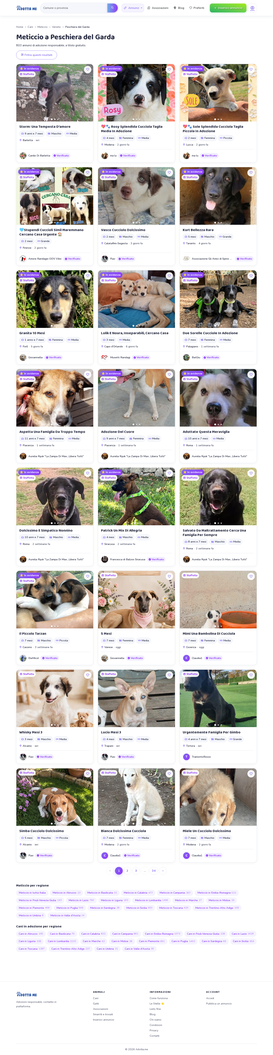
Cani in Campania (125, 934)
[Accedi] (252, 8)
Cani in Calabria (93, 934)
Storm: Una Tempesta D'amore (45, 127)
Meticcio (43, 27)
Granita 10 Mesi (32, 333)
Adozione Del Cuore (117, 432)
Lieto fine (155, 1009)
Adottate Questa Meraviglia (206, 432)
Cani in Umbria (107, 949)
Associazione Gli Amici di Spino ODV (214, 259)
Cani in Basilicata (62, 934)
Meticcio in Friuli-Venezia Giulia (40, 900)
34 (154, 871)
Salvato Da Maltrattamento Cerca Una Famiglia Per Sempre (214, 533)
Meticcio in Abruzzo (66, 892)
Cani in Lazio (243, 934)
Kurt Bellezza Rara (198, 230)
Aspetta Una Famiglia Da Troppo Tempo (52, 432)
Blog (152, 1014)
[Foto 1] (52, 119)
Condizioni (156, 1025)
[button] (133, 8)
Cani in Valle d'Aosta (139, 949)
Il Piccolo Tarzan (32, 634)
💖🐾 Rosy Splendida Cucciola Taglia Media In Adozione (131, 129)
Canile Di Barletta (39, 155)
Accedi (210, 998)
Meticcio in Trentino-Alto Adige (217, 908)
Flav (112, 259)
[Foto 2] (55, 119)
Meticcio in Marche (188, 900)
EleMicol (33, 658)
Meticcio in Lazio (81, 900)
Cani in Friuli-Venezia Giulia (206, 934)
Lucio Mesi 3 (111, 732)
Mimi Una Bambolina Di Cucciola (209, 634)
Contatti (154, 1036)
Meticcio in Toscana (173, 908)
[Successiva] (163, 871)
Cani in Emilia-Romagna (162, 934)
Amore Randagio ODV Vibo (44, 259)
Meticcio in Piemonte (34, 908)
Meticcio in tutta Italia (32, 892)
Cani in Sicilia (243, 941)
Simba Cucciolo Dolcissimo (41, 831)
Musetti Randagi (120, 357)
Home (19, 27)
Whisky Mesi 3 (30, 732)
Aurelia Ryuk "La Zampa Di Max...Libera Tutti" (56, 456)
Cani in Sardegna (214, 941)
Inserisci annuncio (103, 1019)
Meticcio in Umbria (31, 915)
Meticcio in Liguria (114, 900)
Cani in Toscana (32, 949)
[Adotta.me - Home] (26, 7)
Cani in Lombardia (62, 941)
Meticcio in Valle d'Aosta (67, 915)
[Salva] (87, 69)
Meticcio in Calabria (138, 892)
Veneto (56, 27)
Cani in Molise (122, 941)
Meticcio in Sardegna (104, 908)
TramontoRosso (201, 757)
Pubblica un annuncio (219, 1003)
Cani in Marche (94, 941)
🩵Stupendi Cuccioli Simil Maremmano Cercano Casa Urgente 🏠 (51, 232)
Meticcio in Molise (221, 900)
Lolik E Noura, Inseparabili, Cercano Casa (134, 333)
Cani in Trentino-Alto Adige (70, 949)
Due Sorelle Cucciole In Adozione (210, 333)
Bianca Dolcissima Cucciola (123, 831)
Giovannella (35, 357)
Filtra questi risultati (38, 55)
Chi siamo (155, 1019)
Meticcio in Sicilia (139, 908)
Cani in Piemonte (152, 941)
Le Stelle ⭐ (157, 1003)
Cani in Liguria (30, 941)
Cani (30, 27)
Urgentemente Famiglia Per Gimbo (211, 732)
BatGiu (196, 357)
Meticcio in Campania (175, 892)
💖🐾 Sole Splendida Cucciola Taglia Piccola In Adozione (213, 129)
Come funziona (159, 998)
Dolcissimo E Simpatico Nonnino (46, 530)
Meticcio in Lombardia (151, 900)
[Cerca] (112, 8)
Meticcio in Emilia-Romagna (216, 892)
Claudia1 (197, 658)
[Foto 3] (57, 119)
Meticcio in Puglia (69, 908)
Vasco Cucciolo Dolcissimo (123, 230)
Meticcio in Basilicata (102, 892)
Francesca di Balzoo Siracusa (127, 559)
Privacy (154, 1030)
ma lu (113, 155)
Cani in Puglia (183, 941)
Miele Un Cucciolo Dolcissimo (207, 831)
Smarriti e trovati (103, 1014)
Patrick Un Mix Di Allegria (121, 530)
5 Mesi (106, 634)
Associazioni (100, 1009)
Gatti (96, 1003)
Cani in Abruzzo (31, 934)
